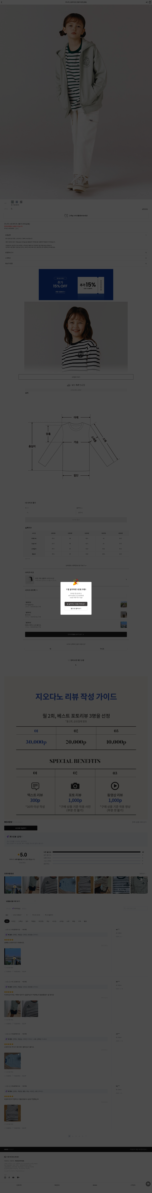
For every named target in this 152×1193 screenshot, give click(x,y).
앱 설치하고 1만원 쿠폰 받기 (76, 604)
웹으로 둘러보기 (76, 608)
